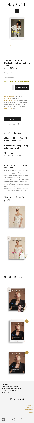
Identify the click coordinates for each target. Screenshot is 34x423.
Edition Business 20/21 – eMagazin (17, 327)
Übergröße (14, 106)
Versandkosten (18, 221)
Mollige (18, 104)
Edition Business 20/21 (17, 357)
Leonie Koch (19, 102)
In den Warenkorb (21, 87)
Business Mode (19, 100)
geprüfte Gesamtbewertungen (17, 213)
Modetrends (12, 104)
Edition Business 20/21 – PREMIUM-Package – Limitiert (17, 293)
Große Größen (11, 102)
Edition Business (16, 99)
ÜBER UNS (4, 384)
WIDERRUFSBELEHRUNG (9, 390)
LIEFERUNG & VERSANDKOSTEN (11, 388)
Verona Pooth (21, 106)
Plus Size (22, 104)
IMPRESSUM (5, 392)
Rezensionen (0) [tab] (13, 124)
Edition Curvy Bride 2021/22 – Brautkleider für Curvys (17, 209)
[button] (27, 18)
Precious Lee (7, 106)
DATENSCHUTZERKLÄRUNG (10, 386)
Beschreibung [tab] (12, 119)
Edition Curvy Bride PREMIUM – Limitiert (17, 242)
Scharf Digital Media (15, 418)
